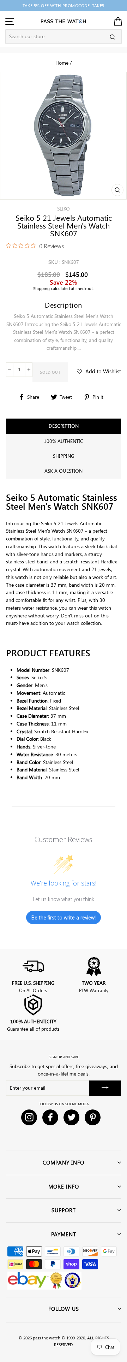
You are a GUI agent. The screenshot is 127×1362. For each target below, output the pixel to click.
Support (64, 1210)
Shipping (41, 288)
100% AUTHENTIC (63, 441)
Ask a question (63, 470)
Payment (63, 1234)
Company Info (63, 1162)
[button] (99, 371)
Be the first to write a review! (63, 917)
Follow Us (63, 1308)
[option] (63, 5)
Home (61, 62)
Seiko (63, 208)
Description (64, 425)
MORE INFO (63, 1186)
